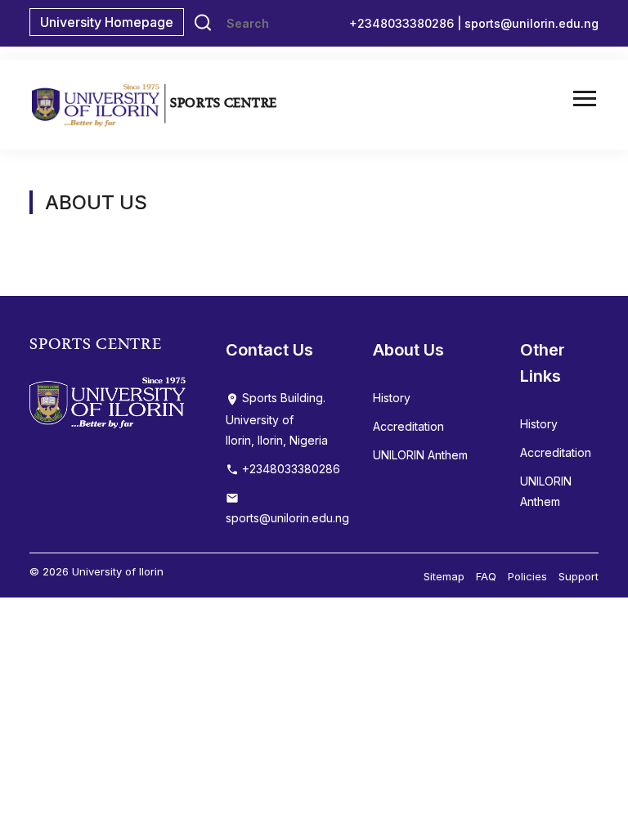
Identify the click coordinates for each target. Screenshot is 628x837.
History (391, 398)
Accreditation (408, 426)
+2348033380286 (289, 469)
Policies (527, 576)
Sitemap (444, 576)
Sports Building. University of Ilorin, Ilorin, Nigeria (277, 419)
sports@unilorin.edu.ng (531, 23)
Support (578, 576)
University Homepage (106, 22)
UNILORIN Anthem (420, 455)
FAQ (486, 576)
